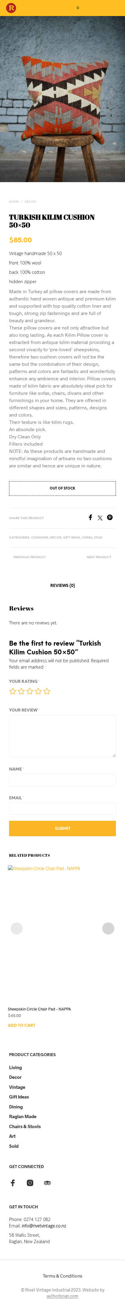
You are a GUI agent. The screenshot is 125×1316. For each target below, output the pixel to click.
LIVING (87, 537)
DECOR (30, 202)
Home (14, 202)
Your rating (24, 682)
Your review (24, 710)
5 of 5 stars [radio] (46, 691)
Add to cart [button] (21, 1026)
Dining (16, 1106)
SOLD (98, 537)
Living (15, 1067)
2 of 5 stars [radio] (21, 691)
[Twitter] (102, 518)
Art (12, 1136)
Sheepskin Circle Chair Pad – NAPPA (39, 1009)
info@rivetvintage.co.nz (44, 1226)
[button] (74, 8)
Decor (15, 1077)
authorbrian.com (62, 1296)
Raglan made (22, 1116)
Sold (14, 1146)
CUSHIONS (39, 537)
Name (16, 769)
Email (16, 798)
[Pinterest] (111, 518)
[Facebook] (92, 518)
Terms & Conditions (62, 1275)
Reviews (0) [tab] (62, 586)
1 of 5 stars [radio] (12, 691)
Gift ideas (19, 1096)
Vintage (17, 1087)
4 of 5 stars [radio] (38, 691)
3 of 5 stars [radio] (29, 691)
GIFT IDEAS (71, 537)
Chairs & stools (25, 1126)
